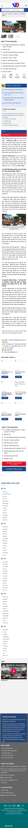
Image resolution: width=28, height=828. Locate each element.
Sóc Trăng (5, 622)
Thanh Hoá (5, 646)
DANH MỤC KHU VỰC (10, 483)
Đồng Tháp (5, 538)
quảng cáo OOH (12, 233)
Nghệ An (5, 601)
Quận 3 (3, 15)
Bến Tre (4, 498)
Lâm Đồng (5, 566)
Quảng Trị (5, 618)
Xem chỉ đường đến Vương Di (11, 125)
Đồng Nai (5, 536)
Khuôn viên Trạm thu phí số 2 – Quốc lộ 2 (6, 414)
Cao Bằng (5, 526)
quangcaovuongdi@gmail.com (9, 780)
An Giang (5, 491)
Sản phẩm (10, 13)
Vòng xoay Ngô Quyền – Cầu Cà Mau (20, 393)
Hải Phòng (5, 571)
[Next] (24, 26)
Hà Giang (5, 543)
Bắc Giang (5, 515)
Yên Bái (4, 643)
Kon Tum (5, 590)
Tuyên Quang (6, 639)
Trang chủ (4, 13)
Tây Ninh (5, 648)
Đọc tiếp (5, 376)
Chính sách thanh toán (7, 757)
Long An (5, 569)
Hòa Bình (5, 573)
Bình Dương (5, 501)
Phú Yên (5, 608)
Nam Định (5, 585)
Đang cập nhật (7, 123)
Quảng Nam (6, 613)
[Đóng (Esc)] (1, 818)
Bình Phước (5, 503)
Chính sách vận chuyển (7, 755)
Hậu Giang (5, 562)
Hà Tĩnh (4, 550)
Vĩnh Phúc (5, 641)
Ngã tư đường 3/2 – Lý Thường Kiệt (6, 372)
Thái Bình (5, 634)
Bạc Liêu (5, 496)
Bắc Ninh (5, 517)
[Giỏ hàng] (26, 5)
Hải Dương (5, 552)
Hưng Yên (5, 576)
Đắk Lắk (5, 533)
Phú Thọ (5, 604)
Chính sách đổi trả (6, 753)
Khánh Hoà (5, 587)
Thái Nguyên (6, 636)
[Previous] (3, 26)
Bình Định (5, 520)
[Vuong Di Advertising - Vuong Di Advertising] (14, 5)
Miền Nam (16, 13)
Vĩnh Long (5, 655)
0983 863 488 (7, 121)
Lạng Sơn (5, 580)
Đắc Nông (5, 529)
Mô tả (3, 131)
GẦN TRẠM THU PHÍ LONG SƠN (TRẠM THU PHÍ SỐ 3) (7, 394)
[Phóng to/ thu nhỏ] (6, 818)
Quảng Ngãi (5, 615)
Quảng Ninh (5, 606)
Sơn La (4, 620)
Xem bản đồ (4, 782)
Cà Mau (4, 508)
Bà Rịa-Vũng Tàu (7, 494)
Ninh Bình (5, 599)
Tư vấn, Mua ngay (14, 463)
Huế (4, 653)
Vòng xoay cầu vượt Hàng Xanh (20, 372)
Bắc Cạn (5, 512)
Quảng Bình (5, 611)
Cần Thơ (5, 510)
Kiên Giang (5, 564)
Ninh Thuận (5, 597)
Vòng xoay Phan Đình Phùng (20, 414)
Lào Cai (4, 583)
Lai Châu (5, 578)
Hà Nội (4, 548)
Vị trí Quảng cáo (6, 134)
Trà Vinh (5, 650)
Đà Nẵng (5, 531)
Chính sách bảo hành (7, 748)
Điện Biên (5, 540)
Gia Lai (4, 555)
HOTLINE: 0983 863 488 (14, 469)
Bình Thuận (5, 505)
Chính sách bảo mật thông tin (9, 750)
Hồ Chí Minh (22, 13)
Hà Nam (5, 545)
